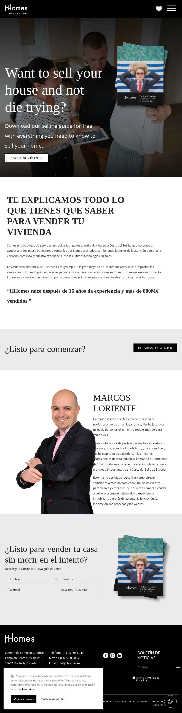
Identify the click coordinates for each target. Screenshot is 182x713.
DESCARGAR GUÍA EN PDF (27, 158)
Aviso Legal (120, 701)
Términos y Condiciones (162, 701)
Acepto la (148, 679)
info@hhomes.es (69, 663)
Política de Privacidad (148, 679)
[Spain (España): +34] (57, 579)
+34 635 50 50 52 (69, 658)
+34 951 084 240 (73, 653)
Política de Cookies (138, 701)
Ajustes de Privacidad (163, 704)
